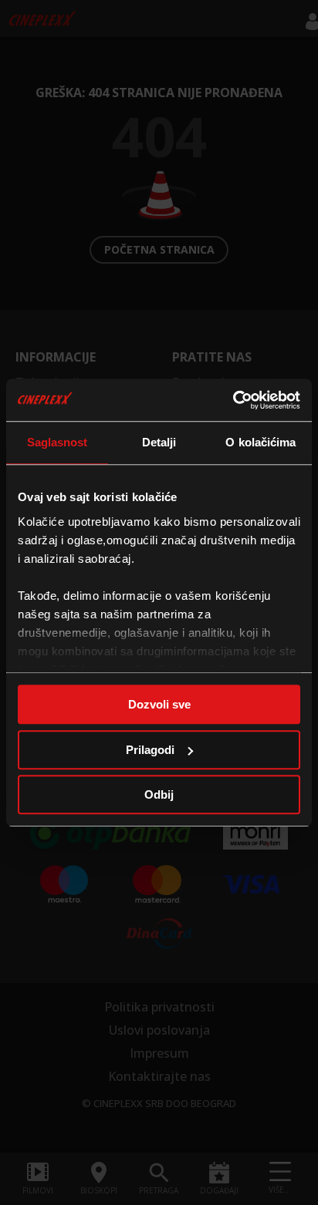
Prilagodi (150, 749)
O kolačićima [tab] (260, 442)
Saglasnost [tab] (57, 442)
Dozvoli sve (159, 704)
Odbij (159, 794)
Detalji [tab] (159, 442)
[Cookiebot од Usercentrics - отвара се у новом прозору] (232, 400)
